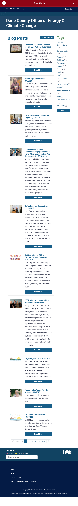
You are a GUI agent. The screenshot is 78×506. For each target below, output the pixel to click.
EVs (58, 75)
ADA (12, 473)
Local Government (63, 100)
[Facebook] (64, 451)
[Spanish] (19, 454)
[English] (10, 454)
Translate (68, 9)
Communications (63, 51)
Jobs (13, 469)
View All (63, 110)
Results (60, 57)
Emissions (61, 106)
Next (43, 441)
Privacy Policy (46, 493)
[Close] (74, 3)
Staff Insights (62, 45)
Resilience (61, 42)
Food (59, 96)
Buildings (60, 60)
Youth (59, 72)
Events (59, 69)
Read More (38, 70)
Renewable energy (63, 90)
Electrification (62, 78)
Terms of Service (59, 493)
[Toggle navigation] (4, 13)
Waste (59, 87)
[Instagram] (69, 451)
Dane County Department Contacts (23, 481)
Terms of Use (16, 477)
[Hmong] (26, 454)
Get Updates (48, 37)
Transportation (62, 84)
